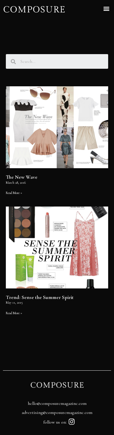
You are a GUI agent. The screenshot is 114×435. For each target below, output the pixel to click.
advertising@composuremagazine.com (57, 412)
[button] (106, 8)
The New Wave (21, 177)
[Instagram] (71, 421)
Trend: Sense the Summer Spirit (40, 297)
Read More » (14, 193)
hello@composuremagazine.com (57, 403)
